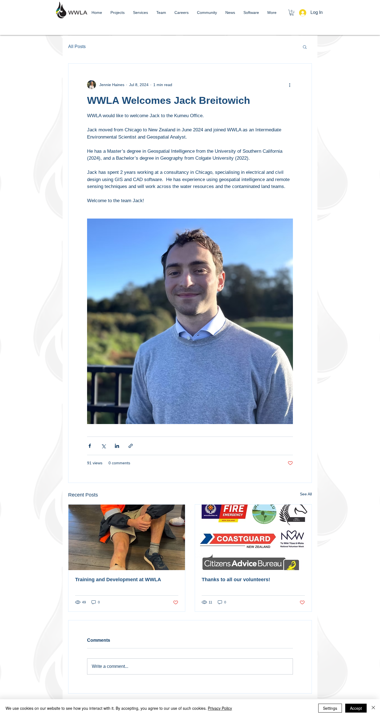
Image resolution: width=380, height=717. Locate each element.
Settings (330, 708)
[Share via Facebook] (89, 445)
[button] (291, 13)
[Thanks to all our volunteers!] (253, 537)
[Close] (373, 708)
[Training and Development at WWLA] (126, 537)
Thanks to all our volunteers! (236, 579)
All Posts (77, 46)
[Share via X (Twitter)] (103, 445)
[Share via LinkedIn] (117, 445)
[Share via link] (130, 445)
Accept (356, 708)
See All (306, 494)
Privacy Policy (220, 708)
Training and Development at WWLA (118, 579)
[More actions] (289, 84)
